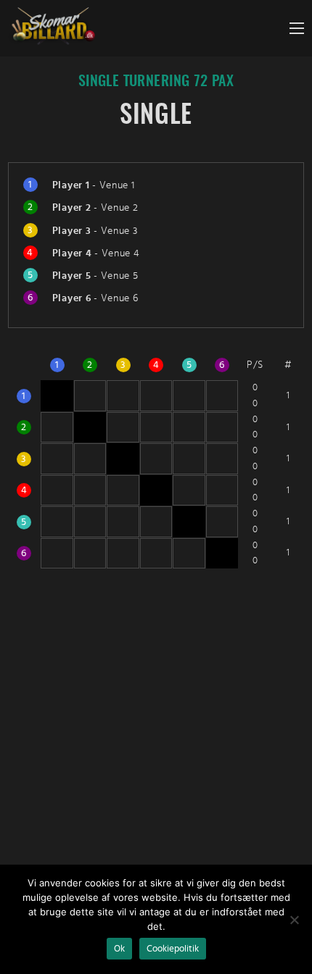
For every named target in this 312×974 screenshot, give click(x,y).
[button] (297, 28)
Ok (119, 948)
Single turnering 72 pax (156, 81)
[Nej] (294, 919)
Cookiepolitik (173, 948)
